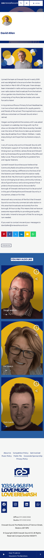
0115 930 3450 (25, 520)
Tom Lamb (8, 422)
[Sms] (4, 510)
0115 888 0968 (25, 517)
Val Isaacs (8, 366)
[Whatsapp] (38, 504)
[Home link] (9, 3)
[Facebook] (4, 504)
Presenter (6, 245)
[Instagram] (15, 504)
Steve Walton (10, 310)
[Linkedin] (27, 504)
